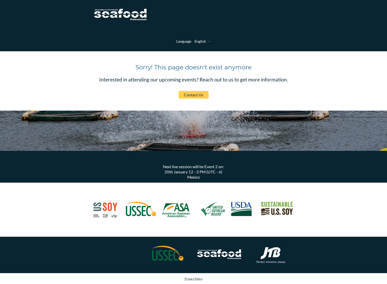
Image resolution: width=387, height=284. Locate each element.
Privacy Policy (194, 278)
